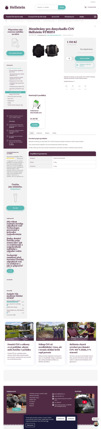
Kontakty (31, 403)
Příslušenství (11, 100)
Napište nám (32, 399)
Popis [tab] (31, 133)
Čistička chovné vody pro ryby (15, 105)
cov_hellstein (58, 402)
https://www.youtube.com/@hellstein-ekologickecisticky (63, 405)
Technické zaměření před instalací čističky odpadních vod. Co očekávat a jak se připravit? (15, 260)
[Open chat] (96, 425)
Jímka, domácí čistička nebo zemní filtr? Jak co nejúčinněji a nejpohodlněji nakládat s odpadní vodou (15, 245)
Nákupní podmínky (34, 395)
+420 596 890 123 (59, 396)
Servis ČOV (10, 98)
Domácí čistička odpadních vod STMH (16, 71)
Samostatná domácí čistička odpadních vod (17, 74)
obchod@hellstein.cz (60, 394)
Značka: (68, 35)
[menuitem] (14, 16)
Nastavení (30, 425)
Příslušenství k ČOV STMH (16, 81)
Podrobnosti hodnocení (54, 35)
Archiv (10, 271)
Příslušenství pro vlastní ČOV (17, 86)
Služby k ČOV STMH (14, 94)
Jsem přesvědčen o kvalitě (13, 301)
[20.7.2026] (19, 331)
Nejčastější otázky (34, 397)
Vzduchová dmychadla (15, 92)
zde (47, 421)
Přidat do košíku (84, 58)
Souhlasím (71, 419)
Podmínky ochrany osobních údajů (38, 393)
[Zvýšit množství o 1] (73, 57)
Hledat (62, 7)
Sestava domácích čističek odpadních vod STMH (16, 78)
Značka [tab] (54, 133)
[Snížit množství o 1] (73, 59)
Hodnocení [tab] (39, 133)
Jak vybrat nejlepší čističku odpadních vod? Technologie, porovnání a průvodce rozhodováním (15, 228)
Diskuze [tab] (47, 133)
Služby (9, 103)
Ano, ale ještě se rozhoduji (14, 304)
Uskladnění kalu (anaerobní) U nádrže (17, 83)
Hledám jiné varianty (12, 307)
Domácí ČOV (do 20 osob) (14, 68)
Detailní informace (68, 81)
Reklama (31, 405)
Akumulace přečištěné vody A (17, 89)
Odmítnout (60, 419)
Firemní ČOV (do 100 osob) (14, 96)
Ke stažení (32, 401)
